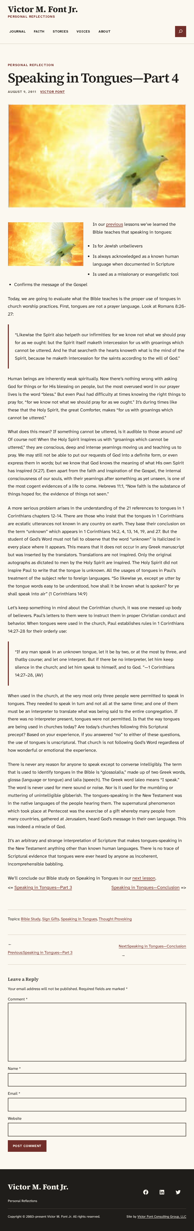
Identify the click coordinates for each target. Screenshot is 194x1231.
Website (14, 1118)
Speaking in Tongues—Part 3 (43, 887)
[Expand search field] (180, 31)
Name (14, 1068)
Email (14, 1093)
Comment (18, 999)
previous (114, 224)
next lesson (143, 878)
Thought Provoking (115, 918)
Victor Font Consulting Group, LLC (161, 1216)
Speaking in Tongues (79, 918)
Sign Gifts (50, 918)
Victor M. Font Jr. (43, 9)
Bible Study (30, 918)
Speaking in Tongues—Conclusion (145, 887)
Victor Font (52, 92)
